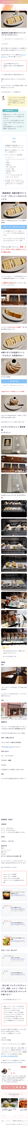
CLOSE (14, 141)
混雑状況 (8, 164)
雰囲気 (8, 162)
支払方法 (8, 173)
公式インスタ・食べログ (12, 177)
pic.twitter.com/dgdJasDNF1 (9, 1056)
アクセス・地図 (10, 169)
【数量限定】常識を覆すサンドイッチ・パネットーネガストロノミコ (14, 146)
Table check (8, 747)
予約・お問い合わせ (11, 166)
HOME (2, 1120)
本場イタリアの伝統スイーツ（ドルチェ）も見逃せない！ (14, 151)
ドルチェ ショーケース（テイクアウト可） (15, 160)
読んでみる (20, 1)
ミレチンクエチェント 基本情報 (13, 154)
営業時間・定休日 (10, 171)
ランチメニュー (10, 157)
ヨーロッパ (8, 1120)
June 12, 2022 (17, 1062)
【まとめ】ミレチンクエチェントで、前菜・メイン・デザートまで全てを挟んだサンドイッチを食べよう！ (14, 183)
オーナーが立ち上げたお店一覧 (14, 175)
